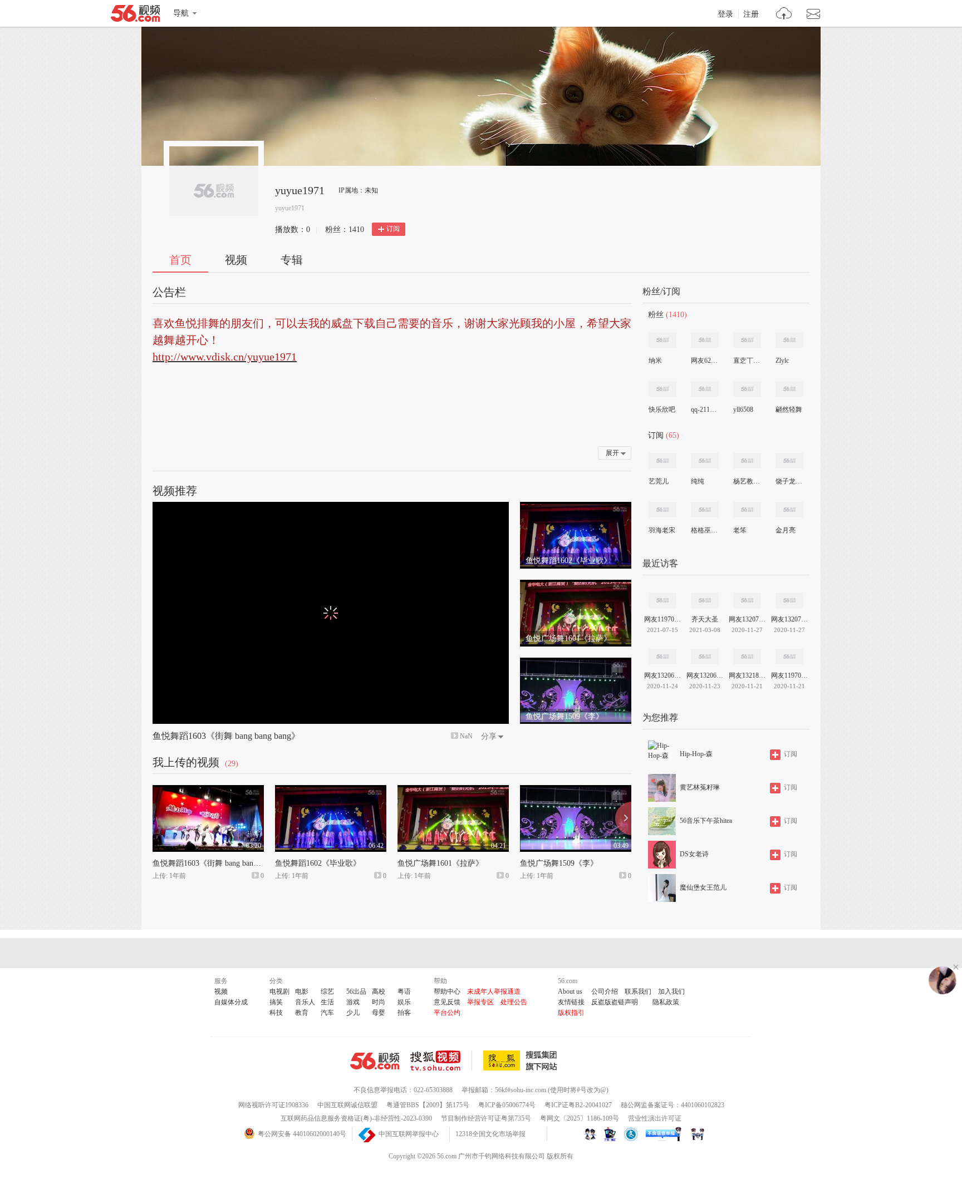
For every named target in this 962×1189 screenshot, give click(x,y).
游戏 (353, 1002)
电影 (301, 991)
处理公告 (513, 1002)
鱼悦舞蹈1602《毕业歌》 (318, 863)
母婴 (378, 1013)
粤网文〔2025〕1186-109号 (579, 1118)
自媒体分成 (231, 1002)
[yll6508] (747, 389)
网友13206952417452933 (704, 675)
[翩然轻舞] (789, 389)
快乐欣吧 (662, 409)
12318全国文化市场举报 (490, 1134)
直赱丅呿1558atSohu (746, 360)
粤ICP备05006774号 (507, 1105)
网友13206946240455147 (662, 675)
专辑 (292, 260)
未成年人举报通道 (494, 991)
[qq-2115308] (705, 389)
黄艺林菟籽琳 (700, 787)
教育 (301, 1013)
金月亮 (786, 530)
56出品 (356, 991)
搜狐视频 (441, 1060)
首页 (180, 260)
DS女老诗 (694, 854)
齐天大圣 (704, 619)
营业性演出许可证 (654, 1118)
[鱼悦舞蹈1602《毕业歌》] (575, 507)
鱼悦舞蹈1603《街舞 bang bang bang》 (226, 736)
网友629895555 (704, 360)
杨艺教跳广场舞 (746, 481)
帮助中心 (447, 991)
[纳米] (662, 340)
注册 (751, 14)
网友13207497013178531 (789, 619)
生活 (327, 1002)
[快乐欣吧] (662, 389)
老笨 (740, 530)
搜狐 (522, 1060)
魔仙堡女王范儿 (703, 887)
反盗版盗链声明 (614, 1002)
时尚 (378, 1002)
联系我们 (638, 991)
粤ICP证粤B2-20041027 (578, 1105)
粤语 (404, 991)
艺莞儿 (659, 481)
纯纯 (697, 481)
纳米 (655, 360)
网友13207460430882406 (747, 619)
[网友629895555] (705, 340)
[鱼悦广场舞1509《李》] (575, 663)
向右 (623, 818)
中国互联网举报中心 (409, 1134)
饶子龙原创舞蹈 (789, 481)
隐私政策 (665, 1002)
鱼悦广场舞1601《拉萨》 (440, 863)
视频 (236, 260)
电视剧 (279, 991)
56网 (374, 1061)
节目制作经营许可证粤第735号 (486, 1118)
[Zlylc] (789, 340)
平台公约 (447, 1013)
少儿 (353, 1013)
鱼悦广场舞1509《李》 (559, 863)
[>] (784, 14)
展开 (612, 453)
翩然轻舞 (789, 409)
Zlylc (782, 360)
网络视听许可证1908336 (273, 1105)
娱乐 (404, 1002)
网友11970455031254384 (789, 675)
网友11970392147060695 (662, 619)
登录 (725, 14)
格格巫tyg (704, 530)
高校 (378, 991)
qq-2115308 (704, 409)
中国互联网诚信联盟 (347, 1105)
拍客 (404, 1013)
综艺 (327, 991)
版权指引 (571, 1013)
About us (570, 991)
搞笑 (276, 1002)
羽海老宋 (662, 530)
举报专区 (480, 1002)
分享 (489, 736)
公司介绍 (604, 991)
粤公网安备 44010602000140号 (302, 1134)
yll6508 (743, 409)
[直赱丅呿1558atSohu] (747, 340)
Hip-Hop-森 (696, 754)
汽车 (327, 1013)
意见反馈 (447, 1002)
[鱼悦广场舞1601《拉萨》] (575, 585)
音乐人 (305, 1002)
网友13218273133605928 (747, 675)
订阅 (393, 229)
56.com (135, 15)
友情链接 (571, 1002)
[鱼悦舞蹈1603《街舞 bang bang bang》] (208, 790)
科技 (276, 1013)
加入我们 (671, 991)
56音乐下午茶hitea (706, 821)
